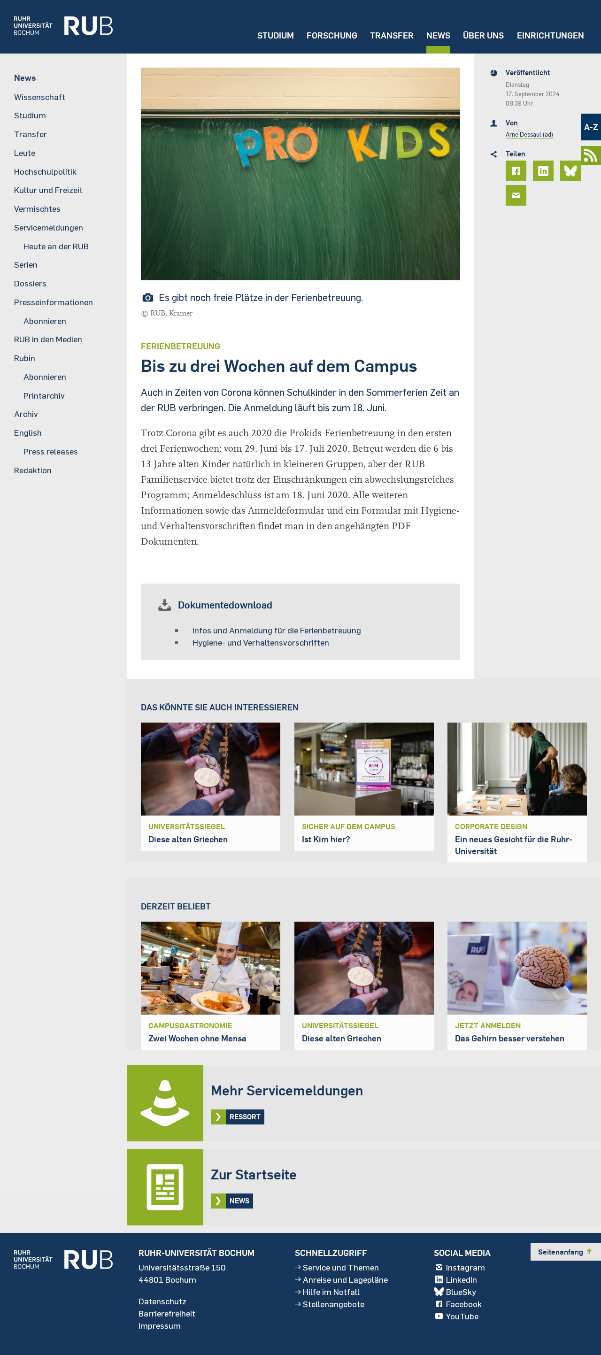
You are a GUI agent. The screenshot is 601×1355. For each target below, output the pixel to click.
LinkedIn (461, 1279)
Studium (275, 35)
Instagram (465, 1267)
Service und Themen (341, 1267)
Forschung (332, 35)
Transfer (392, 35)
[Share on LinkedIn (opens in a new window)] (544, 171)
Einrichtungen (550, 35)
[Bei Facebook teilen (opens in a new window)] (517, 171)
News (438, 35)
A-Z (591, 127)
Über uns (483, 35)
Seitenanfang (565, 1251)
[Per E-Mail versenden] (517, 195)
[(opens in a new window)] (56, 27)
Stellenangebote (333, 1304)
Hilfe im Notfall (331, 1291)
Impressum (160, 1325)
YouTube (462, 1316)
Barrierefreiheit (167, 1313)
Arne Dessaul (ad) (529, 134)
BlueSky (461, 1291)
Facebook (464, 1304)
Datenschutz (162, 1301)
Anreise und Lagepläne (345, 1279)
